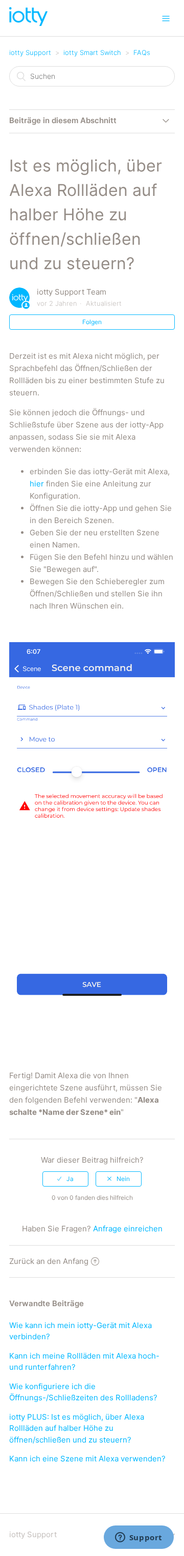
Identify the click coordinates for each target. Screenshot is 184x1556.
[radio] (65, 1179)
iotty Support (30, 52)
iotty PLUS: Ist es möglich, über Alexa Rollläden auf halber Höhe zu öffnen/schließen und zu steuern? (76, 1428)
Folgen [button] (92, 322)
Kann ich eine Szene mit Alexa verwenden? (87, 1458)
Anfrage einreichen (128, 1228)
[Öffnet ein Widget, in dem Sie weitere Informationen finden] (138, 1538)
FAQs (141, 52)
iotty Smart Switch (92, 52)
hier (37, 483)
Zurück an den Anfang (48, 1261)
